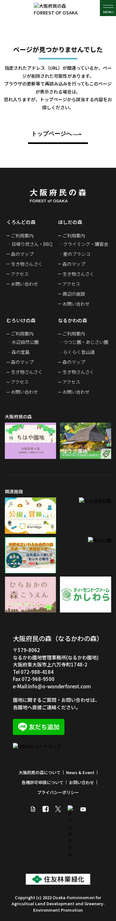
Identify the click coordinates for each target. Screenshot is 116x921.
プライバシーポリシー (58, 792)
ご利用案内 (22, 235)
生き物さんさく (27, 264)
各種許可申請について (42, 782)
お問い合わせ (24, 284)
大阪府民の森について (40, 772)
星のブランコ (76, 254)
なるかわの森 (72, 320)
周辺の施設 (74, 294)
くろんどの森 (20, 222)
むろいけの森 (20, 320)
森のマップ (22, 254)
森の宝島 (21, 352)
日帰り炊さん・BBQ (32, 244)
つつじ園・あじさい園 (85, 342)
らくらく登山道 (79, 352)
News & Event (80, 772)
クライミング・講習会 (85, 244)
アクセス (20, 274)
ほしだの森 (70, 222)
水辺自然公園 (25, 342)
